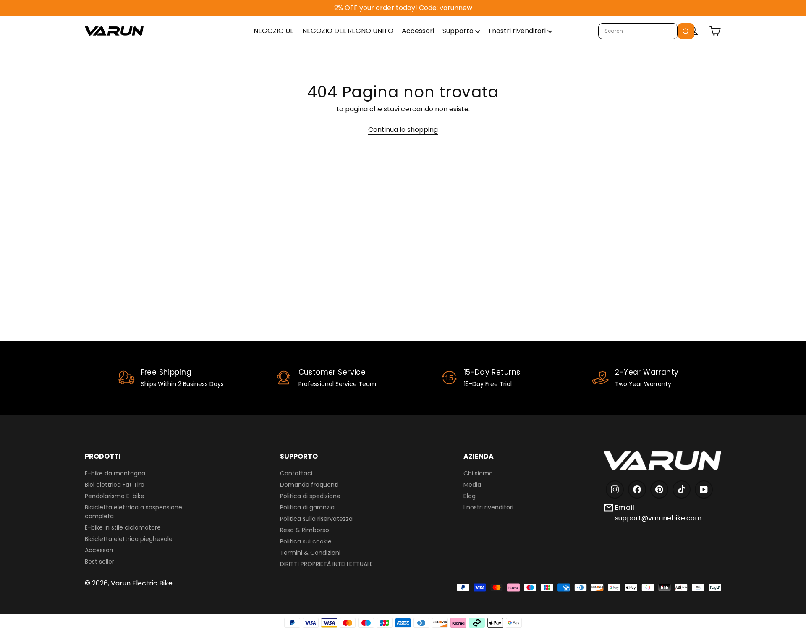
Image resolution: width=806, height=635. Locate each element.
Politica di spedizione (310, 496)
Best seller (99, 561)
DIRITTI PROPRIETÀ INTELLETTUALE (326, 564)
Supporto (458, 31)
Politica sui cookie (306, 541)
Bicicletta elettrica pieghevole (129, 539)
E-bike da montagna (115, 473)
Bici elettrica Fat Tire (114, 484)
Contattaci (296, 473)
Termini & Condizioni (310, 552)
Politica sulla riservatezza (316, 518)
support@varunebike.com (658, 518)
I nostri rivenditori (518, 31)
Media (472, 484)
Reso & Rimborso (304, 530)
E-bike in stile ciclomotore (123, 527)
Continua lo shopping (403, 129)
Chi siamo (478, 473)
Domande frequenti (309, 484)
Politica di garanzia (307, 507)
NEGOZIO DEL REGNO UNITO (347, 31)
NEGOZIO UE (274, 31)
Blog (469, 496)
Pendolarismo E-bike (114, 496)
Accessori (418, 31)
